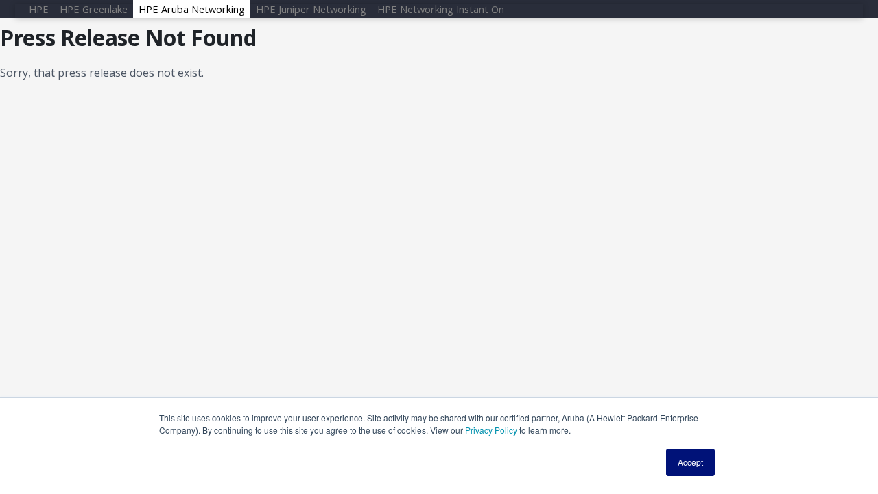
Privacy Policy (491, 430)
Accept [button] (690, 462)
